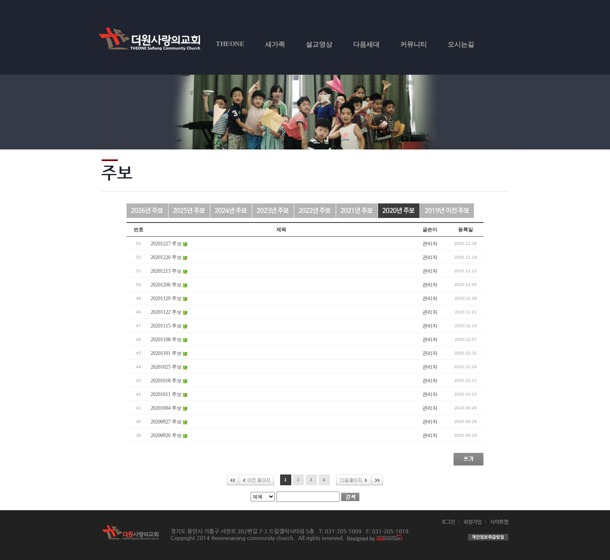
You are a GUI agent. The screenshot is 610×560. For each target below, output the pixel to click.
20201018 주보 (167, 381)
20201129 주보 (167, 298)
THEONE (230, 43)
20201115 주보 (167, 326)
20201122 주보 (167, 312)
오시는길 (461, 44)
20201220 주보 (167, 257)
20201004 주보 (167, 408)
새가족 (275, 44)
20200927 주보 (167, 422)
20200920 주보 (167, 435)
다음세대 (366, 44)
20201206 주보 (167, 285)
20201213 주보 (167, 271)
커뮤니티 (413, 44)
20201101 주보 (167, 353)
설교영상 (319, 44)
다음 (353, 479)
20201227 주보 (167, 244)
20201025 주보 (167, 367)
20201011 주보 (167, 394)
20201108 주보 (167, 339)
